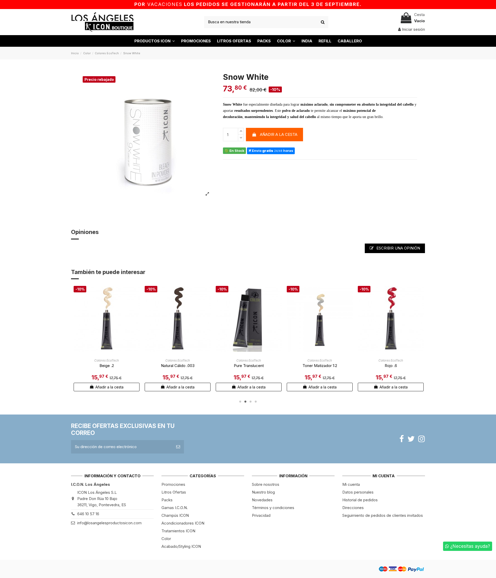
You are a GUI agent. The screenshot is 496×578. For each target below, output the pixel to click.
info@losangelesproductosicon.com (109, 522)
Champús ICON (175, 515)
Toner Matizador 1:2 (320, 365)
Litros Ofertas (173, 492)
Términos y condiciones (273, 507)
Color (166, 538)
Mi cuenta (351, 484)
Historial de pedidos (360, 499)
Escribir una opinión (397, 248)
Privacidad (261, 515)
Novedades (262, 499)
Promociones (173, 484)
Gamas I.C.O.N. (174, 507)
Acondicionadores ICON (182, 523)
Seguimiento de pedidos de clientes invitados (382, 515)
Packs (167, 499)
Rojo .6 (391, 365)
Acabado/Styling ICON (181, 546)
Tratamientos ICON (178, 530)
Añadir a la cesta (278, 134)
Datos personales (358, 492)
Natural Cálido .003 (178, 365)
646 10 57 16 (88, 513)
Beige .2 (106, 365)
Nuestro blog (263, 492)
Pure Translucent (249, 365)
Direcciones (353, 507)
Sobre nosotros (265, 484)
